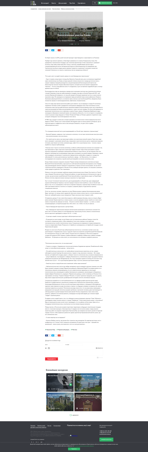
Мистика (74, 329)
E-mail (67, 344)
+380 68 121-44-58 (105, 432)
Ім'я (46, 344)
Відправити (51, 359)
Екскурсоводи (57, 425)
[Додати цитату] (46, 348)
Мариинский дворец (63, 329)
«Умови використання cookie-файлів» (84, 446)
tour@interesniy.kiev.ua (105, 434)
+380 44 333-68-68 (105, 431)
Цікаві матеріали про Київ (44, 8)
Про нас (49, 425)
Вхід (95, 2)
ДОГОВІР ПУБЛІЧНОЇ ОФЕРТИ (38, 427)
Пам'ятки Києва (56, 8)
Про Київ (72, 3)
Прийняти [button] (74, 449)
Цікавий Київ (34, 8)
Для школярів (63, 3)
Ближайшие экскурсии (57, 370)
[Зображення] (49, 348)
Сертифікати (81, 3)
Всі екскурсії (45, 3)
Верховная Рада (51, 329)
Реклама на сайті (41, 425)
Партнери (32, 425)
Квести (54, 3)
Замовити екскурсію (106, 439)
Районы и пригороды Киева (67, 8)
